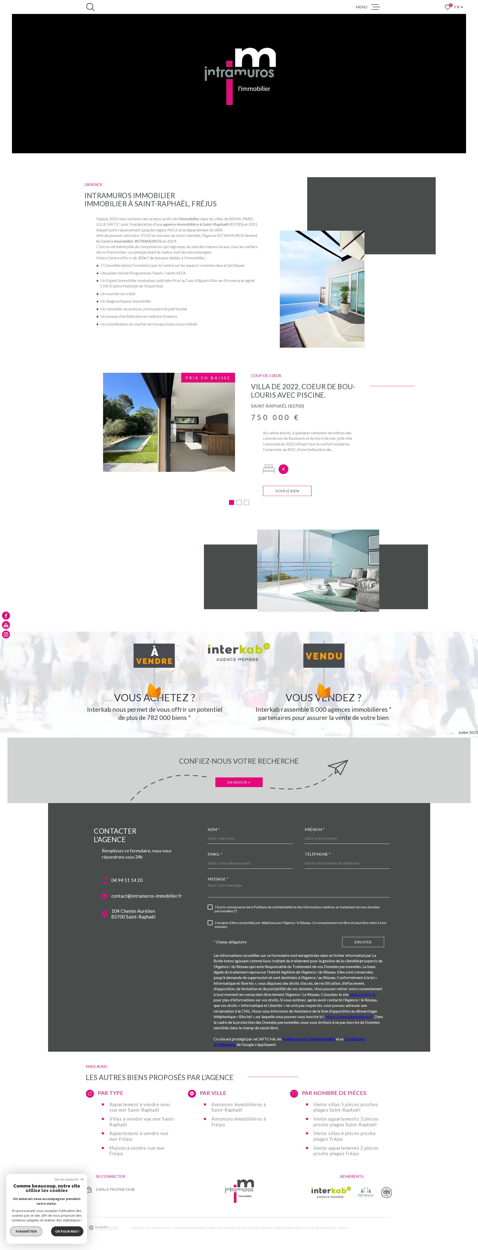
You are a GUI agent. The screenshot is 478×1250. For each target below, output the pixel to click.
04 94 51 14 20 (127, 880)
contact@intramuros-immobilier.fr (146, 896)
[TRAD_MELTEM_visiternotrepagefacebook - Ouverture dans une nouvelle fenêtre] (6, 615)
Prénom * (315, 829)
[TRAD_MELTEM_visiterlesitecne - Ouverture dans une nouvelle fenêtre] (386, 1192)
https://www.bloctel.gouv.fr (349, 1016)
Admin (290, 1228)
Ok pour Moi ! (67, 1231)
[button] (231, 502)
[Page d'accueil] (239, 1202)
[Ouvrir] (90, 6)
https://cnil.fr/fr (363, 994)
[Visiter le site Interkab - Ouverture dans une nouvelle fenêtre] (331, 1192)
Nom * (214, 829)
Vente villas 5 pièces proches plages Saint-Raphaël (345, 1107)
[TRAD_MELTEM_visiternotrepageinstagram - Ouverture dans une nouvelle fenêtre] (6, 635)
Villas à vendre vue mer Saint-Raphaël (142, 1121)
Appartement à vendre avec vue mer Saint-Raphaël (140, 1107)
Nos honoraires (228, 1228)
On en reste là (66, 1179)
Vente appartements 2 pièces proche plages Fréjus (346, 1150)
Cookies (342, 1227)
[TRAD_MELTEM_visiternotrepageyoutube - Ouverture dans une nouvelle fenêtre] (6, 625)
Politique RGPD (324, 1228)
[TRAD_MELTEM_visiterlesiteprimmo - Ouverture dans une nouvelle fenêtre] (365, 1192)
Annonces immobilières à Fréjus (238, 1121)
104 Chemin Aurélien (133, 914)
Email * (215, 854)
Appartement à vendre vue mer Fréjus (138, 1136)
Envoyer (363, 942)
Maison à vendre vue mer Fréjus (137, 1150)
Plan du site (249, 1228)
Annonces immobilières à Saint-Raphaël (238, 1107)
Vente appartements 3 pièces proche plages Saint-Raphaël (346, 1121)
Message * (218, 879)
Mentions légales (271, 1228)
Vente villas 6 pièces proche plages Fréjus (344, 1136)
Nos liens (304, 1228)
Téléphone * (318, 854)
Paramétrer (26, 1231)
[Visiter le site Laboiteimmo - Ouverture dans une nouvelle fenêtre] (103, 1227)
